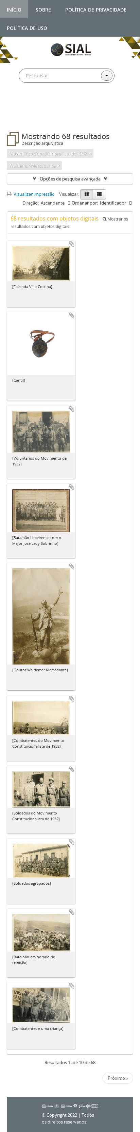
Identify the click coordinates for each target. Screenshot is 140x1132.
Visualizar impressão (34, 194)
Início (14, 9)
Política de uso (27, 27)
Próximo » (118, 1078)
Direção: (30, 203)
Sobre (43, 9)
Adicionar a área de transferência (71, 244)
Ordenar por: (85, 203)
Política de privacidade (95, 9)
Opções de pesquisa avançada (70, 179)
